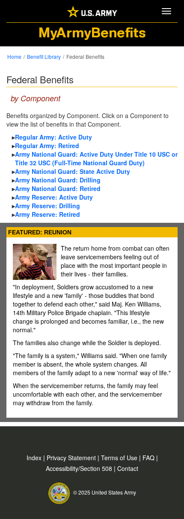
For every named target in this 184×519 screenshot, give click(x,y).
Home (14, 56)
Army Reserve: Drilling (47, 205)
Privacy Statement (72, 457)
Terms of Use (120, 457)
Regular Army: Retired (47, 145)
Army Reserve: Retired (47, 214)
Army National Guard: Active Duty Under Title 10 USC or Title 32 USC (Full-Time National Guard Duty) (96, 158)
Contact (127, 468)
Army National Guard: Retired (58, 188)
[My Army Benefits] (92, 10)
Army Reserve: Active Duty (54, 197)
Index (35, 457)
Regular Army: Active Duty (53, 137)
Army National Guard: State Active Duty (72, 171)
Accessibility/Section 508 (80, 468)
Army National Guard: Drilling (58, 180)
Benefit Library (44, 56)
